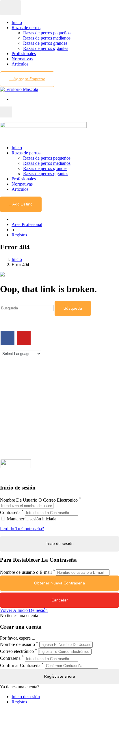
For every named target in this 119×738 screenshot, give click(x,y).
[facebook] (7, 338)
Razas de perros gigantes (45, 48)
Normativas (22, 58)
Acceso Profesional (17, 435)
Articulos (20, 63)
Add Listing (22, 204)
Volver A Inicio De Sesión (24, 610)
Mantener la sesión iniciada (31, 518)
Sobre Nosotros (14, 384)
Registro (19, 234)
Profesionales (24, 53)
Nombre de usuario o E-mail (26, 572)
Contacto (8, 379)
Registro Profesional (18, 425)
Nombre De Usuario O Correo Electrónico (39, 500)
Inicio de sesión (26, 696)
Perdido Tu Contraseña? (22, 528)
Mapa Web (10, 400)
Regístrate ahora (59, 676)
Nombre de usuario (17, 644)
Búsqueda (73, 308)
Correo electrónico (17, 651)
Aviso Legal (11, 389)
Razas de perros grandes (45, 43)
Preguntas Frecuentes (19, 440)
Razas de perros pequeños (46, 32)
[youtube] (24, 338)
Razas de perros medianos (46, 38)
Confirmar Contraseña (20, 665)
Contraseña (10, 512)
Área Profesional (27, 224)
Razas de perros (26, 27)
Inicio (17, 22)
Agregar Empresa (28, 79)
